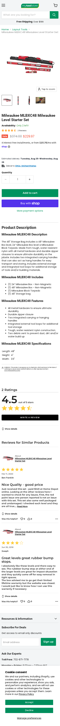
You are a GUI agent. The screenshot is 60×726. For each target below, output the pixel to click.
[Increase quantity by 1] (30, 179)
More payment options (30, 210)
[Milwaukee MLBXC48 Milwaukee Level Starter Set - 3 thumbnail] (29, 100)
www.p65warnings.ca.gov (12, 370)
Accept (29, 702)
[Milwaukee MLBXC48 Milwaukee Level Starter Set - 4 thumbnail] (40, 100)
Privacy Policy (26, 694)
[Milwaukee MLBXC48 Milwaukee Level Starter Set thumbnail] (7, 100)
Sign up (48, 641)
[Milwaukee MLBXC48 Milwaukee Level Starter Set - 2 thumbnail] (18, 100)
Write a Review (30, 417)
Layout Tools (19, 29)
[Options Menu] (56, 519)
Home (5, 29)
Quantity (7, 172)
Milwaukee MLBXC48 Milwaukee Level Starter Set (33, 459)
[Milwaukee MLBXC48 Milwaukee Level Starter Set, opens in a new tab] (8, 458)
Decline (29, 710)
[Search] (54, 15)
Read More (22, 506)
